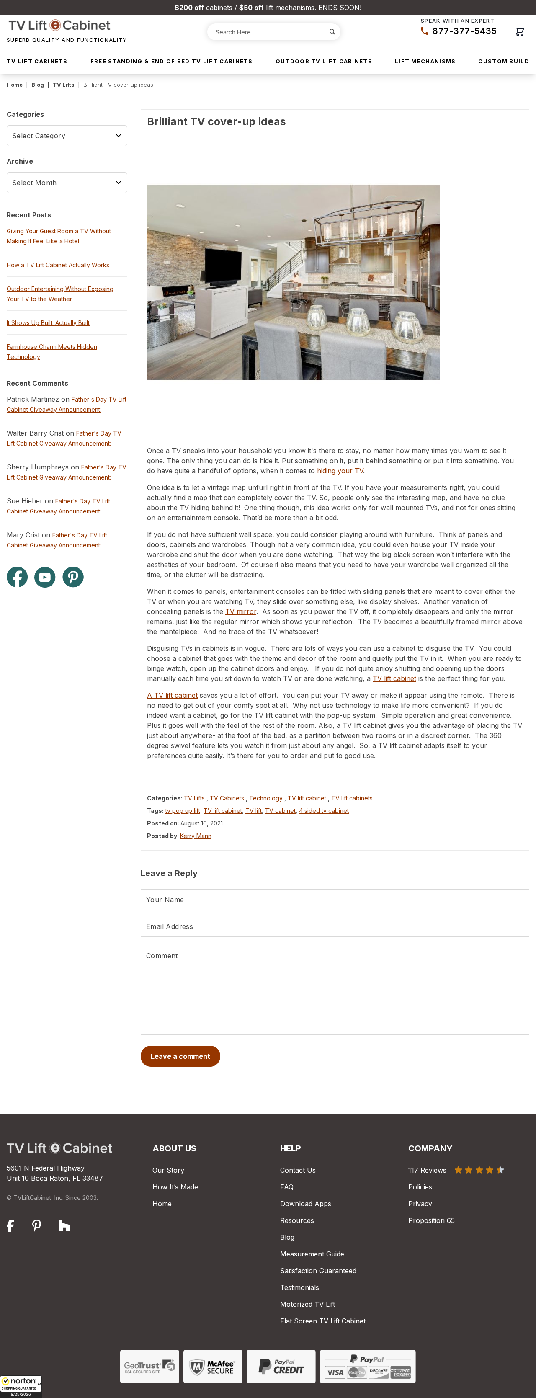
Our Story (168, 1170)
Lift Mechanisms (425, 61)
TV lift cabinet (308, 798)
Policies (420, 1187)
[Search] (332, 31)
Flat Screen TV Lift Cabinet (323, 1321)
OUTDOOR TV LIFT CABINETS (324, 61)
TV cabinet (280, 810)
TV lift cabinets (352, 798)
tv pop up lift (182, 810)
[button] (21, 1386)
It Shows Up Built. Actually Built (48, 322)
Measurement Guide (312, 1254)
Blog (37, 84)
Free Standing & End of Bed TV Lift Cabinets (171, 61)
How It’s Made (175, 1187)
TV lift (253, 810)
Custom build (503, 61)
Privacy (420, 1203)
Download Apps (305, 1203)
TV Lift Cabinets (37, 61)
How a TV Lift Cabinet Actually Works (58, 264)
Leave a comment (180, 1056)
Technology (266, 798)
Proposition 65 (431, 1220)
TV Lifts (64, 84)
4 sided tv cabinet (324, 810)
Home (15, 84)
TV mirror (240, 611)
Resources (297, 1220)
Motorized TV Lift (307, 1304)
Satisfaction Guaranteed (318, 1270)
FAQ (287, 1187)
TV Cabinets (228, 798)
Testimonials (299, 1287)
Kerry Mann (195, 835)
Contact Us (298, 1170)
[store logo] (67, 25)
